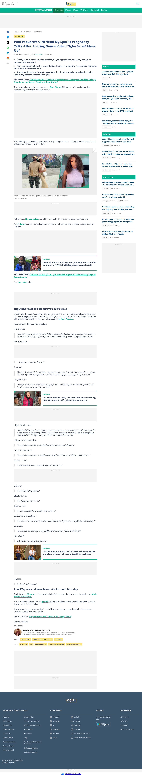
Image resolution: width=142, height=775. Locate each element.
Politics (105, 78)
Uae (31, 644)
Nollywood (94, 10)
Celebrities (59, 10)
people (45, 601)
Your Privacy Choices (73, 774)
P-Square (58, 639)
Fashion (104, 10)
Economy (106, 225)
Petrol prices (40, 644)
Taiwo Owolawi (38, 54)
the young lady (32, 219)
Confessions (106, 127)
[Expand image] (95, 150)
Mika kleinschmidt (74, 644)
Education (106, 115)
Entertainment (43, 10)
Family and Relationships (110, 201)
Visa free (23, 644)
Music (75, 10)
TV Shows (84, 10)
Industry (105, 238)
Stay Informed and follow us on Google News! (50, 616)
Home (16, 32)
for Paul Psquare (65, 319)
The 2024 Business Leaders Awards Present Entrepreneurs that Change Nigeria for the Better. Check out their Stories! (55, 80)
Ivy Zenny (21, 224)
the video (22, 282)
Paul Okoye (55, 87)
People (105, 90)
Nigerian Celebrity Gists (42, 639)
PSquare (30, 594)
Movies (68, 10)
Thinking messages (56, 644)
